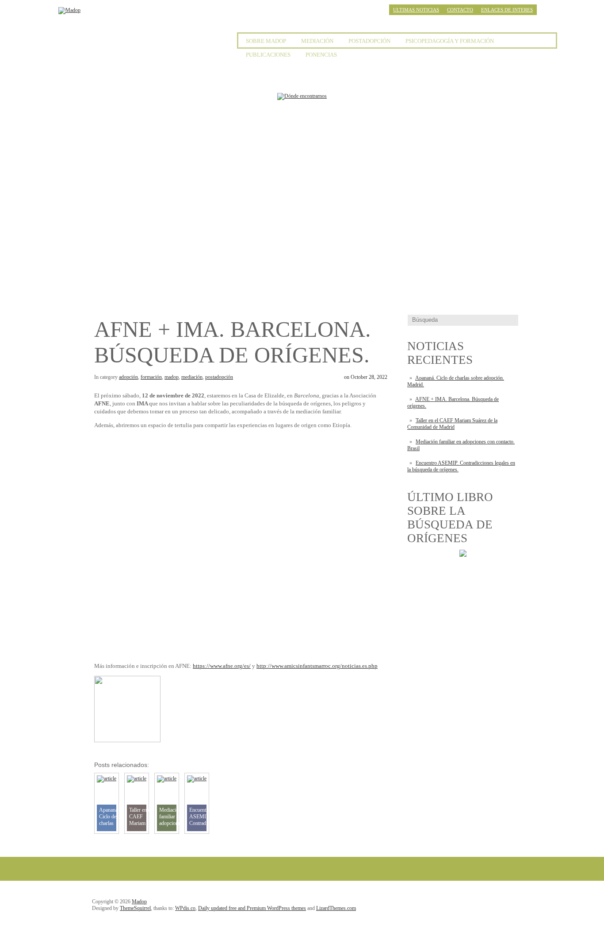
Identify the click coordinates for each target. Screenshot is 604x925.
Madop (139, 901)
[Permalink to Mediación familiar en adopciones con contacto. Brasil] (166, 778)
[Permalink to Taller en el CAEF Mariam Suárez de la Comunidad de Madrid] (136, 778)
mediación (192, 377)
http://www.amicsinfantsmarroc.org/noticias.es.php (317, 666)
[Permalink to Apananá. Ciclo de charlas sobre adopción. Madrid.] (106, 778)
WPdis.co (185, 908)
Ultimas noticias (416, 9)
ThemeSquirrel (135, 908)
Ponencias (321, 54)
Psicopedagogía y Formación (449, 41)
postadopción (219, 377)
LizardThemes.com (336, 908)
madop (171, 377)
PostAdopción (369, 41)
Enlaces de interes (507, 9)
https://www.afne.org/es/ (222, 666)
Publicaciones (268, 54)
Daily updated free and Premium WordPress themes (252, 908)
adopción (128, 377)
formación (151, 377)
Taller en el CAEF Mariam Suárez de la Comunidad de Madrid (452, 423)
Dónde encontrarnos (185, 205)
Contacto (460, 9)
